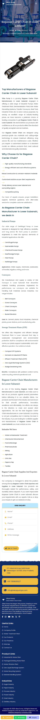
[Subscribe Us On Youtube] (9, 616)
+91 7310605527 (14, 581)
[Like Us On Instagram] (6, 616)
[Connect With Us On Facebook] (2, 616)
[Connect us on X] (16, 616)
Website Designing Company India (20, 712)
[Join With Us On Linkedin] (13, 616)
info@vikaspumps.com (17, 590)
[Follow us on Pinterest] (19, 616)
